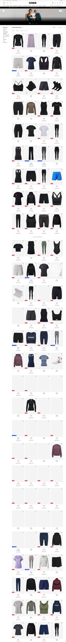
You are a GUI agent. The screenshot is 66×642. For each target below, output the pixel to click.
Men (7, 2)
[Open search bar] (50, 5)
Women (4, 2)
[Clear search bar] (62, 5)
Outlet (5, 0)
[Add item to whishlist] (23, 34)
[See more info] (31, 52)
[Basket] (62, 2)
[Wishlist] (60, 2)
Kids (10, 2)
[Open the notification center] (57, 3)
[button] (55, 27)
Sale (17, 30)
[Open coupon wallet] (52, 2)
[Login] (55, 2)
